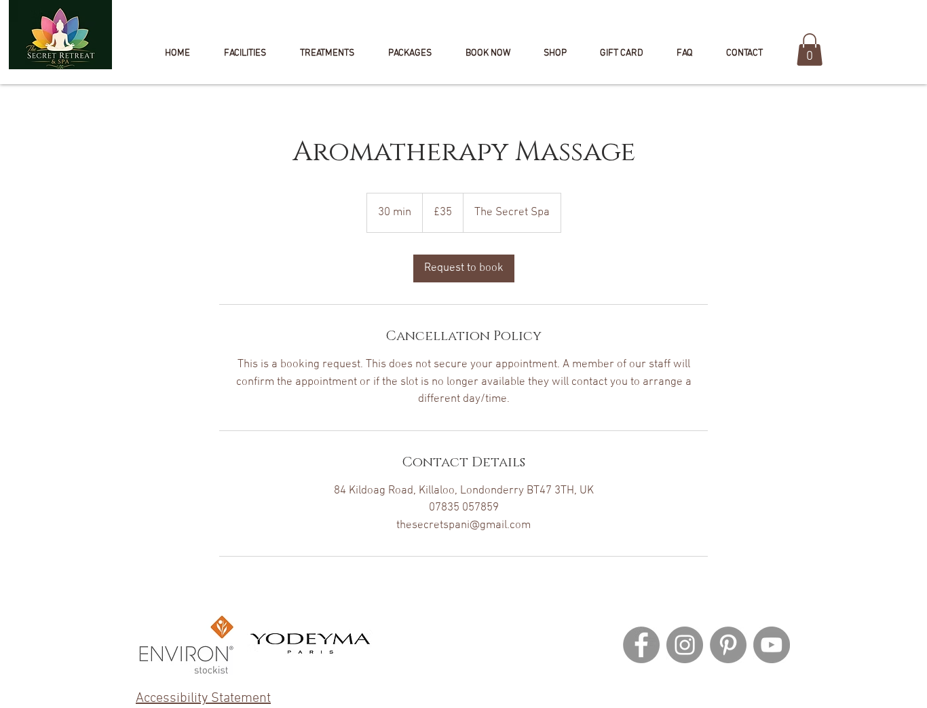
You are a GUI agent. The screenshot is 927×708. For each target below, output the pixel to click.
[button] (488, 53)
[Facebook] (641, 645)
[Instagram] (684, 645)
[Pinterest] (728, 645)
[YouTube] (771, 645)
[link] (463, 268)
